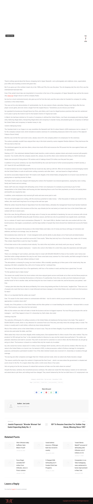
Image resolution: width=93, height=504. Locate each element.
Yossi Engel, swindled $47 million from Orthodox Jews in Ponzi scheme (22, 465)
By (48, 379)
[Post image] (10, 445)
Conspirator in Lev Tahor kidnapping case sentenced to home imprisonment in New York (81, 465)
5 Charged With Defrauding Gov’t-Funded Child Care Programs (51, 464)
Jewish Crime (9, 35)
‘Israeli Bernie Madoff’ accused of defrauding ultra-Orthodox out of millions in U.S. (81, 448)
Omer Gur (10, 96)
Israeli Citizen (37, 382)
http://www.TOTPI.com (23, 406)
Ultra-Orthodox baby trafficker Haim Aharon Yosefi (22, 445)
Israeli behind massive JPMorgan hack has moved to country (52, 446)
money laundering (53, 382)
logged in (13, 489)
